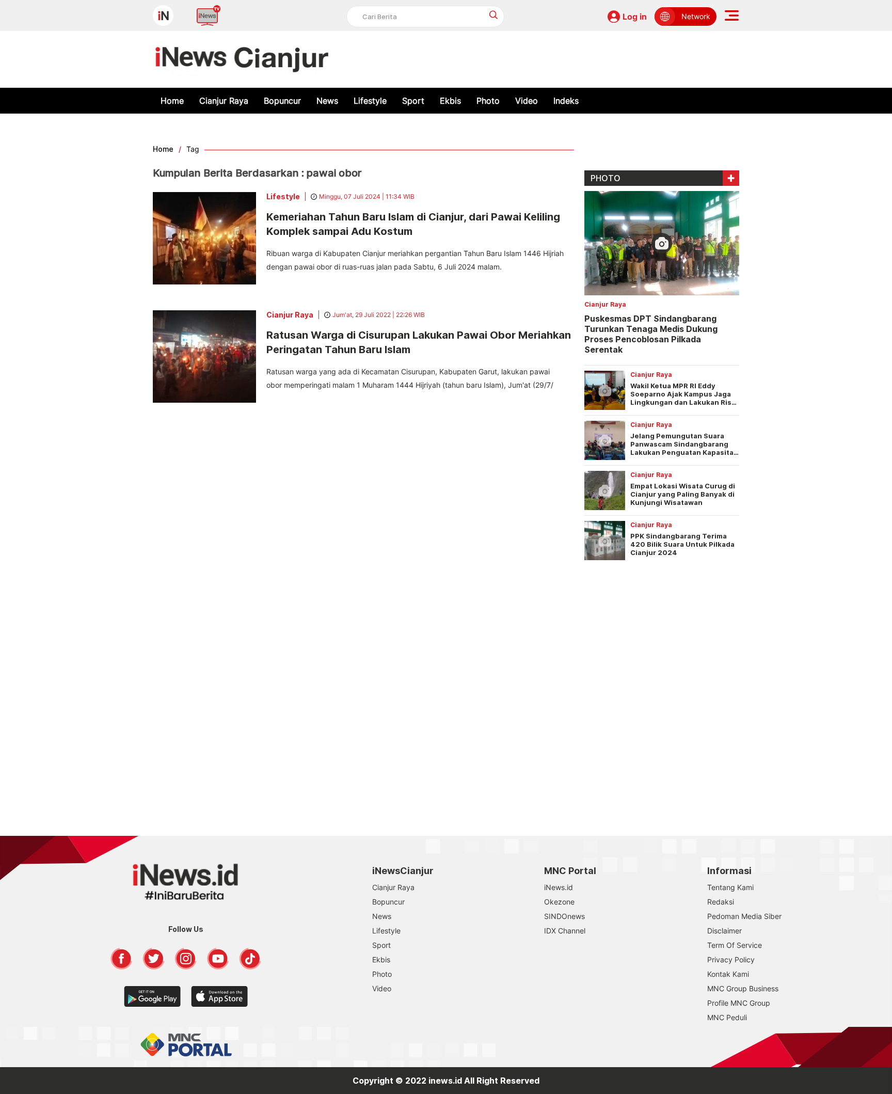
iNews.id (558, 887)
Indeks (566, 101)
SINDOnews (564, 916)
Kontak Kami (728, 974)
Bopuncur (282, 101)
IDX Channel (564, 930)
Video (526, 101)
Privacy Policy (731, 959)
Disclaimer (724, 930)
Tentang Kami (730, 887)
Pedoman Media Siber (744, 916)
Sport (413, 101)
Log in (635, 16)
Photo (488, 101)
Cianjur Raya (223, 101)
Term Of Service (734, 945)
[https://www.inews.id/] (241, 59)
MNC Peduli (727, 1017)
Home (172, 101)
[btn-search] (493, 15)
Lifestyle (370, 101)
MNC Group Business (742, 988)
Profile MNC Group (738, 1002)
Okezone (559, 901)
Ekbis (450, 101)
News (327, 101)
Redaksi (720, 901)
